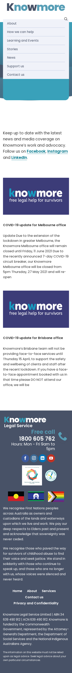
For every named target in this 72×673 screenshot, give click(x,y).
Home (17, 591)
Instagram (57, 151)
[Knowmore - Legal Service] (36, 7)
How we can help (20, 32)
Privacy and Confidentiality (36, 603)
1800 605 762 (37, 439)
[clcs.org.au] (35, 475)
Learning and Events (23, 40)
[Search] (65, 19)
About (12, 23)
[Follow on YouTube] (51, 458)
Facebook (36, 151)
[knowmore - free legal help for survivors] (27, 423)
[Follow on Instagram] (34, 458)
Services (49, 591)
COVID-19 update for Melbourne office (34, 225)
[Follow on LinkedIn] (42, 458)
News (11, 57)
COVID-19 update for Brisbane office (33, 338)
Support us (15, 66)
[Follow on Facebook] (25, 458)
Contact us (15, 74)
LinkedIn (19, 157)
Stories (12, 49)
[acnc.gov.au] (51, 475)
